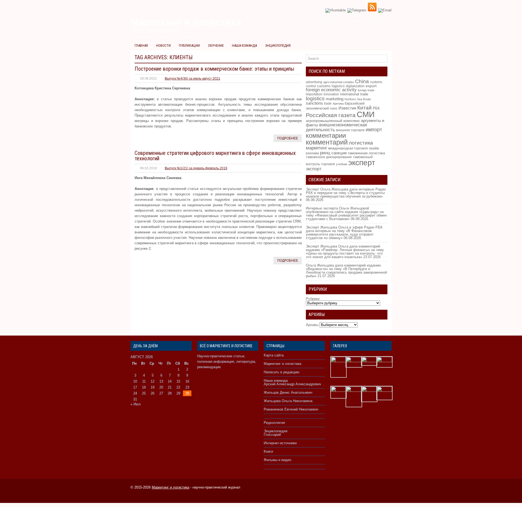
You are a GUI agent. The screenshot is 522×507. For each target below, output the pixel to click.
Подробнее (287, 138)
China (362, 81)
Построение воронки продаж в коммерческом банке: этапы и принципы (214, 68)
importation (314, 94)
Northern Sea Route (357, 99)
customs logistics (331, 86)
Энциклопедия (278, 45)
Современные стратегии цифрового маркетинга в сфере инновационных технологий (215, 156)
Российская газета (331, 115)
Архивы (312, 325)
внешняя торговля (350, 130)
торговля (328, 164)
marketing (334, 98)
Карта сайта (274, 355)
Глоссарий (272, 435)
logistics (315, 98)
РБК (376, 108)
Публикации (189, 45)
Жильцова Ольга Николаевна (288, 401)
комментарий (327, 142)
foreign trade (366, 90)
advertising (314, 82)
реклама (312, 153)
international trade (354, 94)
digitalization (355, 86)
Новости (163, 45)
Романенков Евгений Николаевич (291, 409)
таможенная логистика (366, 153)
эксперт (361, 162)
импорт (374, 129)
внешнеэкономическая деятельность (336, 127)
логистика (361, 143)
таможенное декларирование (329, 157)
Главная (141, 45)
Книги (268, 451)
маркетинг (316, 148)
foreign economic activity (331, 89)
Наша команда (244, 45)
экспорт (313, 168)
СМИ (366, 114)
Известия (347, 108)
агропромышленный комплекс (333, 120)
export (371, 86)
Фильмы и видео (277, 460)
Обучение (216, 45)
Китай (364, 108)
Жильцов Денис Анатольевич (288, 392)
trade (328, 103)
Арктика (338, 103)
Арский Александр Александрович (292, 384)
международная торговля (348, 148)
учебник (341, 164)
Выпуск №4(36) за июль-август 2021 (192, 78)
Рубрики (312, 299)
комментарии (326, 135)
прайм (374, 148)
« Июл (135, 404)
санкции (339, 153)
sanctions (314, 103)
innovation (331, 94)
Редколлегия (331, 21)
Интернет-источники (280, 443)
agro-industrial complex (338, 82)
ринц (325, 152)
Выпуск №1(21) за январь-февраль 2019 (196, 168)
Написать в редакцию (281, 372)
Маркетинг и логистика (368, 21)
